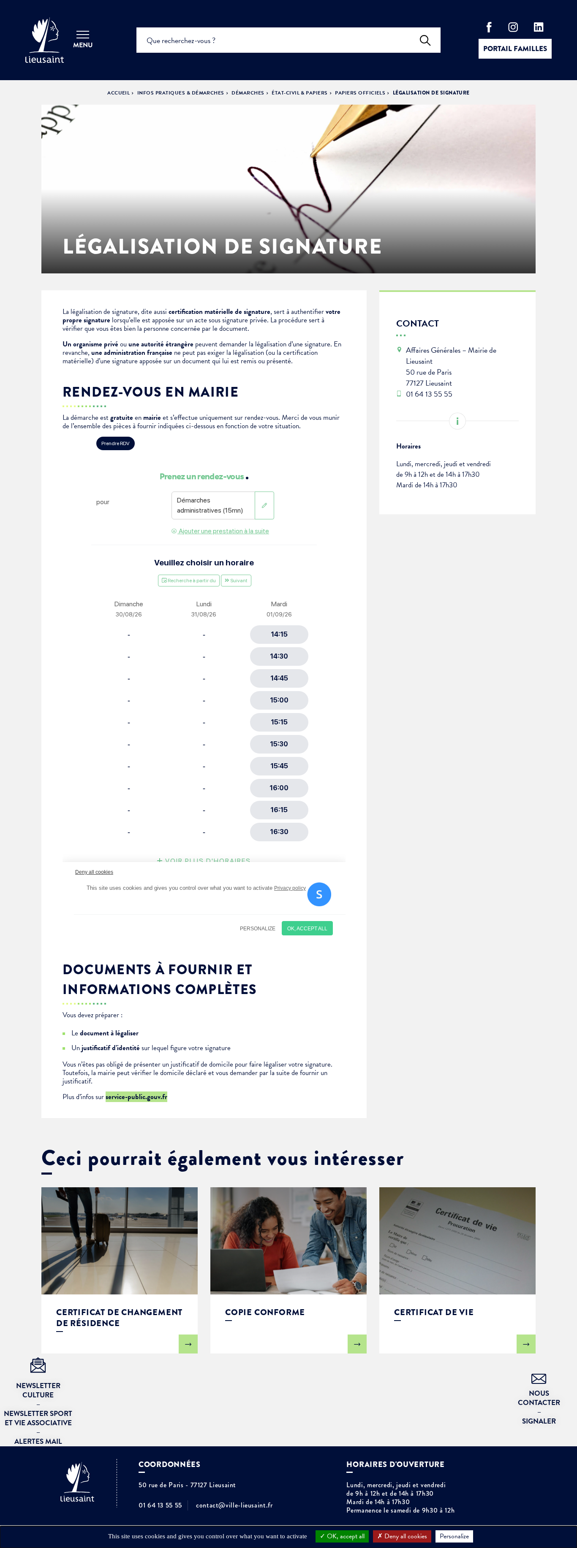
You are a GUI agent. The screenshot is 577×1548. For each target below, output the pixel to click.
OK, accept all (345, 1536)
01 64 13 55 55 (160, 1505)
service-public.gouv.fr (136, 1096)
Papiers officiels (360, 93)
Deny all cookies (405, 1536)
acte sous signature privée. (232, 320)
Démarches (247, 93)
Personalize (454, 1536)
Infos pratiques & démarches (180, 93)
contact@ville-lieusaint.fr (234, 1505)
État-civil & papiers (300, 93)
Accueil (118, 93)
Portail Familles (515, 48)
